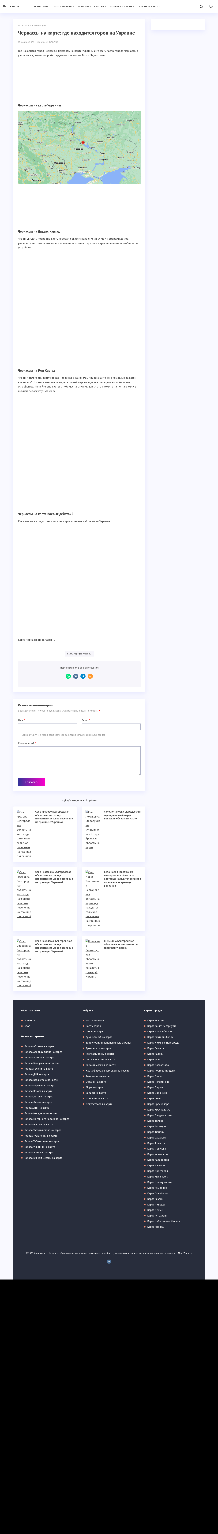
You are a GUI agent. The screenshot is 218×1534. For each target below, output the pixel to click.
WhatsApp (68, 676)
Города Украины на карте (39, 1146)
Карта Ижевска (156, 1165)
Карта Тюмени (155, 1132)
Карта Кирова (155, 1226)
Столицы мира (94, 1031)
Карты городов (95, 1020)
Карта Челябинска (158, 1081)
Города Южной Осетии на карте (43, 1157)
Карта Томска (155, 1120)
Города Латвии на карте (38, 1096)
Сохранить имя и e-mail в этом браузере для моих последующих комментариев (63, 735)
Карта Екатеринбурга (160, 1037)
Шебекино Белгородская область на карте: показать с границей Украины (121, 944)
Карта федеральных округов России (108, 1070)
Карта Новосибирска (159, 1031)
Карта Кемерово (157, 1187)
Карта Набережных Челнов (163, 1221)
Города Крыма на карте (38, 1091)
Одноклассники (90, 676)
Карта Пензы (155, 1210)
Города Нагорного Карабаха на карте (46, 1118)
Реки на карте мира (98, 1076)
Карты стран (93, 1026)
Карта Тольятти (156, 1143)
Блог (27, 1026)
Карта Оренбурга (157, 1193)
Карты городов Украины (79, 654)
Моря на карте (94, 1087)
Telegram (83, 676)
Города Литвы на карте (38, 1102)
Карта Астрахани (157, 1215)
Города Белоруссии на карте (41, 1063)
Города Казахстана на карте (41, 1079)
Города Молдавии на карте (40, 1113)
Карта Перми (155, 1087)
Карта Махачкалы (157, 1176)
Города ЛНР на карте (36, 1107)
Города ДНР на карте (36, 1074)
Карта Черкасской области (35, 640)
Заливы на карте (96, 1092)
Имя (21, 720)
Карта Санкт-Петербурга (162, 1026)
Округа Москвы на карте (100, 1059)
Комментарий (27, 743)
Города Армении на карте (39, 1057)
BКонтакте (109, 1262)
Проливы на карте (97, 1098)
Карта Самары (155, 1048)
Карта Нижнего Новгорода (163, 1042)
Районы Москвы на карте (101, 1065)
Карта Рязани (155, 1199)
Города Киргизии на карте (40, 1085)
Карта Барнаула (156, 1126)
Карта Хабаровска (158, 1159)
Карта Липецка (156, 1204)
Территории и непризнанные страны (108, 1042)
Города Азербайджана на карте (43, 1051)
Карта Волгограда (158, 1065)
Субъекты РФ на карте (99, 1037)
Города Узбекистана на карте (41, 1141)
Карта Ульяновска (158, 1154)
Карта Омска (154, 1076)
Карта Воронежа (157, 1092)
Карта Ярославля (157, 1171)
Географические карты (100, 1053)
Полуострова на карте (99, 1104)
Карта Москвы (155, 1020)
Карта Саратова (156, 1137)
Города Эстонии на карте (39, 1152)
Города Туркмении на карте (40, 1135)
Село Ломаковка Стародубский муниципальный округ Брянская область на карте (122, 815)
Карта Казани (155, 1053)
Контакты (29, 1020)
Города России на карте (38, 1124)
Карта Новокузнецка (159, 1182)
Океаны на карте (96, 1081)
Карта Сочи (154, 1098)
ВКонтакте (75, 676)
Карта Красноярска (158, 1109)
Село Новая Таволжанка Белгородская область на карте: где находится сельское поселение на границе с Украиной (122, 878)
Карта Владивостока (159, 1115)
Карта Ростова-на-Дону (161, 1070)
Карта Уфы (153, 1059)
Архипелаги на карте (98, 1048)
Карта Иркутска (156, 1148)
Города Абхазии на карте (39, 1046)
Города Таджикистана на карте (42, 1130)
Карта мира (11, 6)
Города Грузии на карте (38, 1068)
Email (86, 720)
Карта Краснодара (158, 1104)
